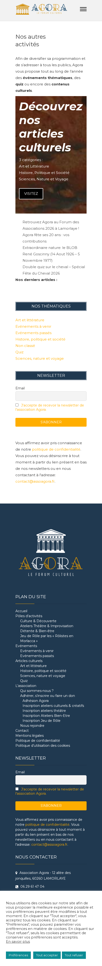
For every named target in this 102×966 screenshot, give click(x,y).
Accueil (21, 611)
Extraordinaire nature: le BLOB (50, 247)
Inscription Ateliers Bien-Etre (46, 716)
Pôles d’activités (28, 616)
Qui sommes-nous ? (37, 691)
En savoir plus (18, 941)
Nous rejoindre (32, 725)
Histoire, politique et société (40, 339)
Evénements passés (33, 333)
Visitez (31, 193)
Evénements (26, 646)
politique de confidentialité (56, 449)
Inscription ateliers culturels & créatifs (53, 706)
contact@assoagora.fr (35, 481)
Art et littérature (29, 320)
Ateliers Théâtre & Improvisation (46, 626)
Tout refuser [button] (74, 955)
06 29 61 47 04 (31, 886)
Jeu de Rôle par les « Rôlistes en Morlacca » (46, 638)
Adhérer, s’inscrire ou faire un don (47, 696)
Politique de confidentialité (37, 740)
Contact (22, 730)
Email (20, 388)
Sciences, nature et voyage (39, 358)
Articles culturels (28, 661)
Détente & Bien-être (37, 631)
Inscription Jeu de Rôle (41, 721)
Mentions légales (29, 735)
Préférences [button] (18, 955)
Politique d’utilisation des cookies (42, 745)
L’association (25, 686)
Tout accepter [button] (47, 955)
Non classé (25, 345)
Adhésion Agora (36, 701)
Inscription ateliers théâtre (44, 711)
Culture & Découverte (38, 621)
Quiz (19, 352)
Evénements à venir (33, 326)
